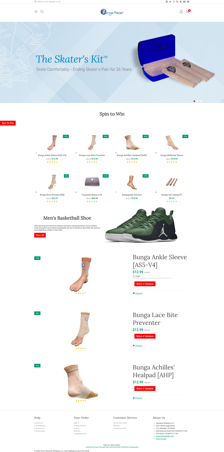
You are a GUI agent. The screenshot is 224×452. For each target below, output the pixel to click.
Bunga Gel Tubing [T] (172, 194)
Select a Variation (144, 283)
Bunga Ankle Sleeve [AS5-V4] (52, 155)
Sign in (76, 423)
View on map (161, 439)
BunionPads (115, 447)
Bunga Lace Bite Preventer (92, 155)
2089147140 (42, 2)
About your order (120, 423)
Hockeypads (133, 447)
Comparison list (80, 434)
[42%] (80, 381)
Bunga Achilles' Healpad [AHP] (132, 155)
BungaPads (104, 447)
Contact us (38, 423)
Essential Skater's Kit (92, 194)
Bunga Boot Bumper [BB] (52, 194)
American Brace (92, 447)
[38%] (80, 329)
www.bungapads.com (165, 436)
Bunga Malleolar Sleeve (171, 155)
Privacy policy (39, 431)
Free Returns (39, 428)
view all (40, 235)
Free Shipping (39, 426)
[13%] (80, 274)
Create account (80, 426)
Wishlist (116, 426)
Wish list (77, 431)
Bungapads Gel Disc (132, 194)
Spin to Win (8, 123)
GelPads (124, 447)
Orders (76, 428)
